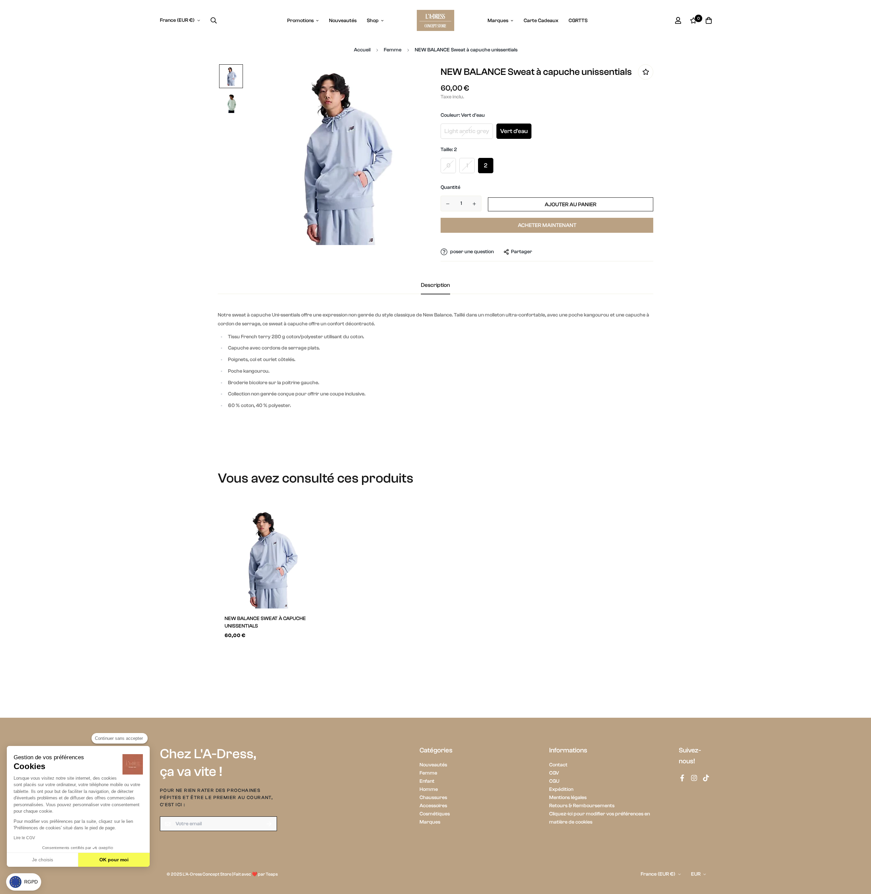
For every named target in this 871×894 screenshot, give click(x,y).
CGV (554, 773)
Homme (429, 789)
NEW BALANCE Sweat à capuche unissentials (265, 622)
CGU (554, 781)
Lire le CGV (24, 837)
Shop (373, 20)
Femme (392, 50)
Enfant (427, 781)
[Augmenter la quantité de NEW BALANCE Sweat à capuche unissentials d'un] (474, 204)
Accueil (362, 50)
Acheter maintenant (547, 225)
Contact (558, 765)
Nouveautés (343, 20)
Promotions (300, 20)
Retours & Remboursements (581, 806)
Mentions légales (568, 797)
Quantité (450, 187)
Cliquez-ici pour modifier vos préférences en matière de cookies (599, 818)
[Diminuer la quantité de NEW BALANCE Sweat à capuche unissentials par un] (448, 204)
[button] (23, 882)
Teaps (272, 874)
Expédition (561, 789)
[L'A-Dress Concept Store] (435, 20)
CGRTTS (578, 20)
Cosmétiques (435, 814)
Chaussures (433, 797)
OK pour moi (114, 859)
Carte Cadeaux (541, 20)
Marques (498, 20)
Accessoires (433, 806)
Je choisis (42, 859)
